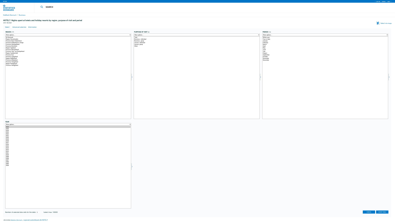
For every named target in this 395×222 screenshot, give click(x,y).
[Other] (196, 46)
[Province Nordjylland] (68, 65)
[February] (325, 43)
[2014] (68, 148)
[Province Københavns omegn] (68, 43)
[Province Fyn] (68, 55)
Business (22, 15)
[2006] (68, 162)
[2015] (68, 146)
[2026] (68, 127)
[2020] (68, 137)
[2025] (68, 129)
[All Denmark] (68, 37)
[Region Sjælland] (68, 48)
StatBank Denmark (9, 15)
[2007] (68, 160)
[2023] (68, 132)
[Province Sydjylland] (68, 57)
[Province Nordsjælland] (68, 44)
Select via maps (386, 23)
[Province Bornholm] (68, 46)
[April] (325, 46)
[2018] (68, 141)
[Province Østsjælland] (68, 50)
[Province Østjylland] (68, 60)
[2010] (68, 155)
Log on (378, 1)
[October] (325, 57)
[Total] (196, 37)
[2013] (68, 150)
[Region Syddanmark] (68, 53)
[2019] (68, 139)
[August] (325, 53)
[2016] (68, 144)
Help (388, 1)
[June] (325, 50)
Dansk (384, 1)
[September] (325, 55)
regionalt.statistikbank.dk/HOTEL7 (35, 220)
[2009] (68, 157)
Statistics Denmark (16, 220)
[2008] (68, 158)
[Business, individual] (196, 39)
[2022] (68, 134)
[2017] (68, 143)
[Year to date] (325, 39)
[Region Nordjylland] (68, 64)
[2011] (68, 153)
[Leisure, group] (196, 44)
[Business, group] (196, 41)
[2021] (68, 136)
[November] (325, 58)
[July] (325, 51)
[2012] (68, 151)
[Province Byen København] (68, 41)
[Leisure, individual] (196, 43)
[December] (325, 60)
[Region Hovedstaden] (68, 39)
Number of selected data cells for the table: (20, 212)
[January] (325, 41)
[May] (325, 48)
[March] (325, 44)
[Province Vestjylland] (68, 62)
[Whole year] (325, 37)
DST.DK (5, 1)
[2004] (68, 165)
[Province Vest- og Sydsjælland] (68, 51)
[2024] (68, 130)
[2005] (68, 164)
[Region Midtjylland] (68, 58)
